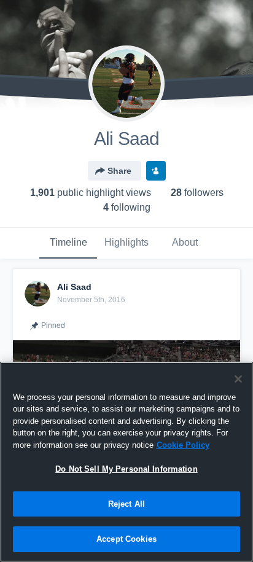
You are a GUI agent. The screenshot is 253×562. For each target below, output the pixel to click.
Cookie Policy (183, 445)
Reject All (126, 504)
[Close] (238, 378)
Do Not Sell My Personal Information (126, 469)
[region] (126, 462)
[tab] (68, 243)
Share (119, 171)
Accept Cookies (126, 539)
